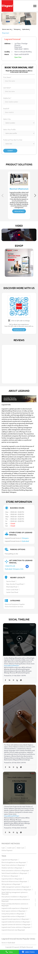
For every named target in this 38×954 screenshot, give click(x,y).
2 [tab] (19, 24)
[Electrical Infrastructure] (19, 179)
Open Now (17, 57)
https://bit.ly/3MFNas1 (11, 665)
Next (35, 195)
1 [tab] (15, 24)
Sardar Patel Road (12, 592)
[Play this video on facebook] (19, 639)
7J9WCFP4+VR (10, 566)
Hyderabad (25, 29)
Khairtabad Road (11, 587)
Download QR (19, 330)
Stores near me (6, 29)
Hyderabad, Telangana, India (14, 569)
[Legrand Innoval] (7, 6)
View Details (19, 211)
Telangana (17, 29)
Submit (10, 151)
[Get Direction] (27, 567)
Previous (3, 195)
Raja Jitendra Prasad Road (15, 584)
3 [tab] (22, 24)
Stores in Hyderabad (8, 942)
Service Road (10, 581)
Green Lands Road (12, 589)
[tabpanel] (19, 18)
